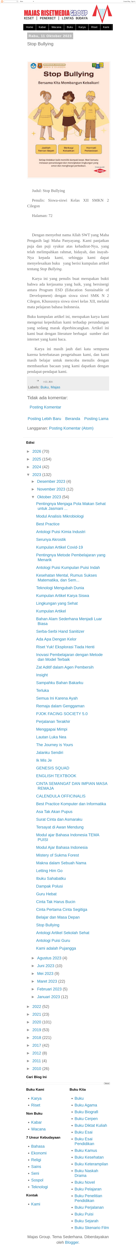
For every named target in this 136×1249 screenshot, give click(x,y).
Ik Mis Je (44, 760)
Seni (35, 1173)
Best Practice (48, 524)
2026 (37, 451)
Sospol (37, 1180)
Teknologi (39, 1187)
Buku (70, 27)
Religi (36, 1160)
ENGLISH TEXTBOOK (56, 776)
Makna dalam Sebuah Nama (61, 863)
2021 (37, 1014)
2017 (37, 1045)
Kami (106, 27)
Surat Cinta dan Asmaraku (59, 819)
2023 (37, 474)
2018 (37, 1037)
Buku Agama (86, 1105)
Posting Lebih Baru (44, 418)
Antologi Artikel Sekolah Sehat (62, 933)
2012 (37, 1053)
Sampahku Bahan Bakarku (59, 682)
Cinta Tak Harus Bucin (55, 902)
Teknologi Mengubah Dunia (60, 588)
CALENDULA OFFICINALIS (61, 796)
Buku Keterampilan (91, 1164)
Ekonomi (39, 1153)
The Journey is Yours (54, 745)
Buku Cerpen (86, 1118)
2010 (37, 1068)
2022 (37, 1006)
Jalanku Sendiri (49, 752)
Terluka (42, 690)
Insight (42, 675)
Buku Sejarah (86, 1221)
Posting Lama (96, 418)
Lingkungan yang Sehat (57, 603)
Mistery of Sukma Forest (57, 855)
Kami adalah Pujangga (56, 948)
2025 (37, 459)
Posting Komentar (45, 407)
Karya (82, 27)
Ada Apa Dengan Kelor (56, 639)
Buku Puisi (84, 1214)
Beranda (72, 418)
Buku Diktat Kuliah (91, 1125)
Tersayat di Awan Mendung (60, 827)
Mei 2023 (45, 973)
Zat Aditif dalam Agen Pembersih (65, 667)
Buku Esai (83, 1132)
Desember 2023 (51, 481)
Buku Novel (85, 1182)
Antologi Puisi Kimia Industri (60, 532)
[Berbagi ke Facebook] (50, 382)
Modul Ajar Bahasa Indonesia (62, 847)
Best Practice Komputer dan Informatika (71, 804)
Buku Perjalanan (89, 1207)
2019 (37, 1030)
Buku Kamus (86, 1150)
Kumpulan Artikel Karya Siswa (62, 595)
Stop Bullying (47, 925)
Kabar (42, 27)
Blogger (71, 1242)
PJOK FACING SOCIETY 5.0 (62, 714)
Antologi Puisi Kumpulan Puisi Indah (68, 567)
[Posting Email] (37, 380)
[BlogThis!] (46, 382)
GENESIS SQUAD (52, 768)
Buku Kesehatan (89, 1157)
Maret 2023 (47, 981)
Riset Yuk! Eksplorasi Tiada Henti (65, 647)
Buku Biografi (86, 1112)
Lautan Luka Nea (51, 737)
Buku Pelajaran (88, 1189)
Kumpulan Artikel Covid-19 (59, 547)
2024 (37, 467)
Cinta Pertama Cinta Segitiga (61, 909)
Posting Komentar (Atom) (71, 428)
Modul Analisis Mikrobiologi (60, 516)
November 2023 (51, 489)
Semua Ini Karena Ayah (57, 698)
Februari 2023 (50, 989)
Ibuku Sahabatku (51, 878)
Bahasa (38, 1146)
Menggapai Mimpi (51, 729)
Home (29, 27)
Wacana (56, 27)
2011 (37, 1061)
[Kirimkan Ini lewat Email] (44, 382)
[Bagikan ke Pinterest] (52, 382)
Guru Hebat (46, 894)
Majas (55, 387)
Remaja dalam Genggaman (60, 706)
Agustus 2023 (49, 958)
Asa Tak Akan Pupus (54, 811)
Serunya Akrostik (51, 539)
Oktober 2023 (49, 497)
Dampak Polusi (49, 886)
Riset (94, 27)
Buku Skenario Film (92, 1227)
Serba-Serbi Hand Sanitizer (60, 631)
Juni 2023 (46, 966)
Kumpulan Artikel (51, 611)
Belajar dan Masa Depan (58, 917)
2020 (37, 1022)
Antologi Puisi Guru (53, 940)
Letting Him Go (49, 870)
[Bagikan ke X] (48, 382)
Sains (36, 1166)
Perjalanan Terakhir (53, 721)
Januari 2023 (49, 997)
